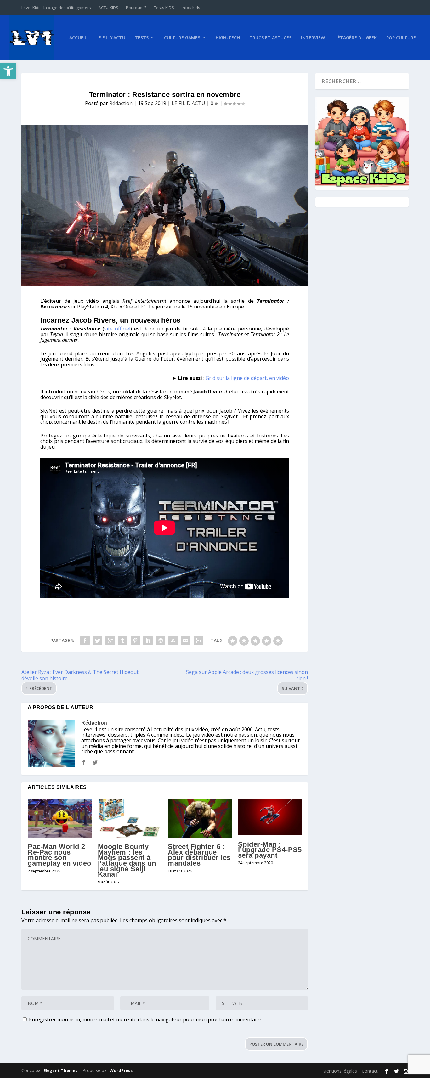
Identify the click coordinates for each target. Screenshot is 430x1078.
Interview (313, 38)
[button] (8, 71)
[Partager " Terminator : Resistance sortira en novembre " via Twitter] (97, 640)
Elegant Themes (60, 1070)
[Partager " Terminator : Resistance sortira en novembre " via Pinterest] (135, 640)
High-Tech (228, 38)
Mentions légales (339, 1071)
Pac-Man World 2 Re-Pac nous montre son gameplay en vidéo (59, 855)
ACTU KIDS (108, 7)
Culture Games (182, 38)
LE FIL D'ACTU (188, 103)
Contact (370, 1071)
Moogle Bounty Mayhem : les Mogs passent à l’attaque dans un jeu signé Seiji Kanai (127, 860)
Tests (142, 38)
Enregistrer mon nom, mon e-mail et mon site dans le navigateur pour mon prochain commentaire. (145, 1019)
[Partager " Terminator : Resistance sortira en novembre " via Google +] (110, 640)
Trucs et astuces (270, 38)
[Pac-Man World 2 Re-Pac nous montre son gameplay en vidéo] (60, 818)
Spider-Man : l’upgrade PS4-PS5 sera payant (270, 849)
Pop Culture (401, 38)
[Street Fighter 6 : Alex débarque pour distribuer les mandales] (200, 818)
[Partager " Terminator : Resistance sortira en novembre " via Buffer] (160, 640)
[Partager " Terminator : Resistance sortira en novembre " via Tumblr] (122, 640)
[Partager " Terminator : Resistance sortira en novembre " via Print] (198, 640)
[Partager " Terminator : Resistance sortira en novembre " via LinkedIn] (148, 640)
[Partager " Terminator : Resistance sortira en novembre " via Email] (185, 640)
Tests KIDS (164, 7)
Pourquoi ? (136, 7)
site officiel (117, 328)
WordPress (121, 1070)
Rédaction (121, 103)
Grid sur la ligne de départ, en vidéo (247, 378)
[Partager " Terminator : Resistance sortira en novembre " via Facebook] (85, 640)
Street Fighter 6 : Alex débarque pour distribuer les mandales (199, 855)
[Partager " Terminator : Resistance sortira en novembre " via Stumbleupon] (173, 640)
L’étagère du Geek (355, 38)
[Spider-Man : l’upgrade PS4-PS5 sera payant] (270, 817)
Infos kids (191, 7)
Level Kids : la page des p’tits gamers (56, 7)
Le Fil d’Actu (110, 38)
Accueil (78, 38)
